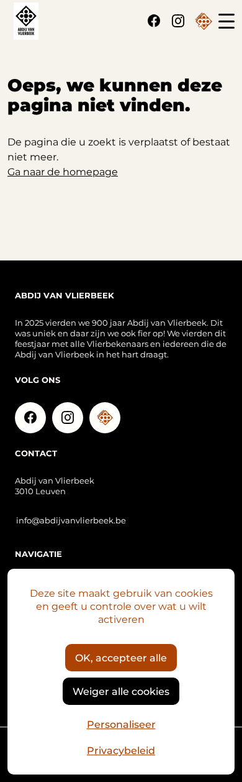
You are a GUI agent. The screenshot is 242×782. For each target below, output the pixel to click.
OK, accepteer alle (121, 657)
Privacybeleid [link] (121, 750)
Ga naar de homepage (62, 171)
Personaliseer (121, 723)
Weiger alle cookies (121, 690)
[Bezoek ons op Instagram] (178, 21)
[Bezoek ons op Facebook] (153, 21)
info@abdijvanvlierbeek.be (71, 520)
